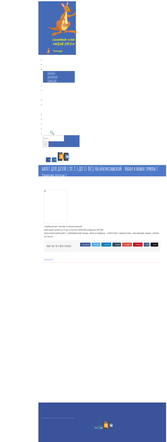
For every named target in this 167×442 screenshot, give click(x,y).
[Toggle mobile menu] (39, 150)
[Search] (52, 132)
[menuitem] (59, 59)
